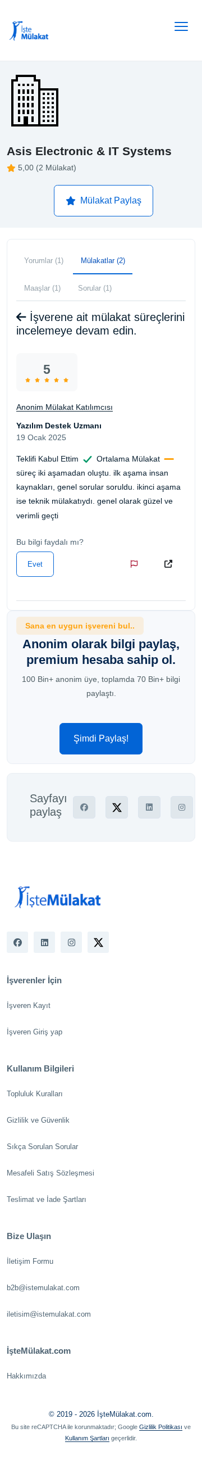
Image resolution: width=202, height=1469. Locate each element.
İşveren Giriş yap (34, 1032)
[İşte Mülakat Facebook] (17, 942)
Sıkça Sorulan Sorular (42, 1146)
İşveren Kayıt (28, 1005)
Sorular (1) (95, 288)
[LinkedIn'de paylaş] (149, 807)
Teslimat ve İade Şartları (46, 1199)
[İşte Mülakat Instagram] (71, 942)
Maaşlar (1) (42, 288)
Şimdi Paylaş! (101, 738)
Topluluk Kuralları (35, 1094)
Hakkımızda (26, 1376)
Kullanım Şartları (87, 1438)
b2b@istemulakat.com (43, 1287)
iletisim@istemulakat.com (49, 1314)
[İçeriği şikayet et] (136, 564)
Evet (35, 564)
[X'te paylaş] (116, 807)
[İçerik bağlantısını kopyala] (170, 564)
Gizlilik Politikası (160, 1426)
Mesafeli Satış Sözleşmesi (50, 1173)
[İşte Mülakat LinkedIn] (44, 942)
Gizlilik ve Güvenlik (38, 1120)
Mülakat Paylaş (110, 200)
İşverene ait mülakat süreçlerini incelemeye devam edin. (100, 324)
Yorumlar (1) (43, 260)
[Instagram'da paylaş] (182, 807)
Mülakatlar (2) (103, 260)
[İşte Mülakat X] (98, 942)
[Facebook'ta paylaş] (84, 807)
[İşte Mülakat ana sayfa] (29, 30)
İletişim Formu (30, 1261)
